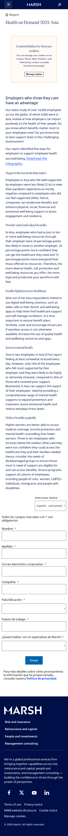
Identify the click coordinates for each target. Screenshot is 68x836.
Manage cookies (34, 74)
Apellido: (7, 546)
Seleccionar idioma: (46, 497)
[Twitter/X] (21, 792)
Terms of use (12, 804)
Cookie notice (48, 810)
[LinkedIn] (47, 792)
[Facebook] (9, 792)
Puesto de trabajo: (14, 619)
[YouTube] (34, 792)
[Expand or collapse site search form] (59, 4)
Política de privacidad (41, 678)
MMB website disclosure (20, 810)
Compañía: (9, 582)
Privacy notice (33, 804)
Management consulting (21, 743)
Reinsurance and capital (21, 729)
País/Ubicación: (12, 600)
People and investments (21, 736)
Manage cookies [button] (15, 816)
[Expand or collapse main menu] (8, 4)
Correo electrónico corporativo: (23, 564)
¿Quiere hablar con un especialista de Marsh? (32, 637)
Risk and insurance (17, 722)
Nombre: (8, 529)
